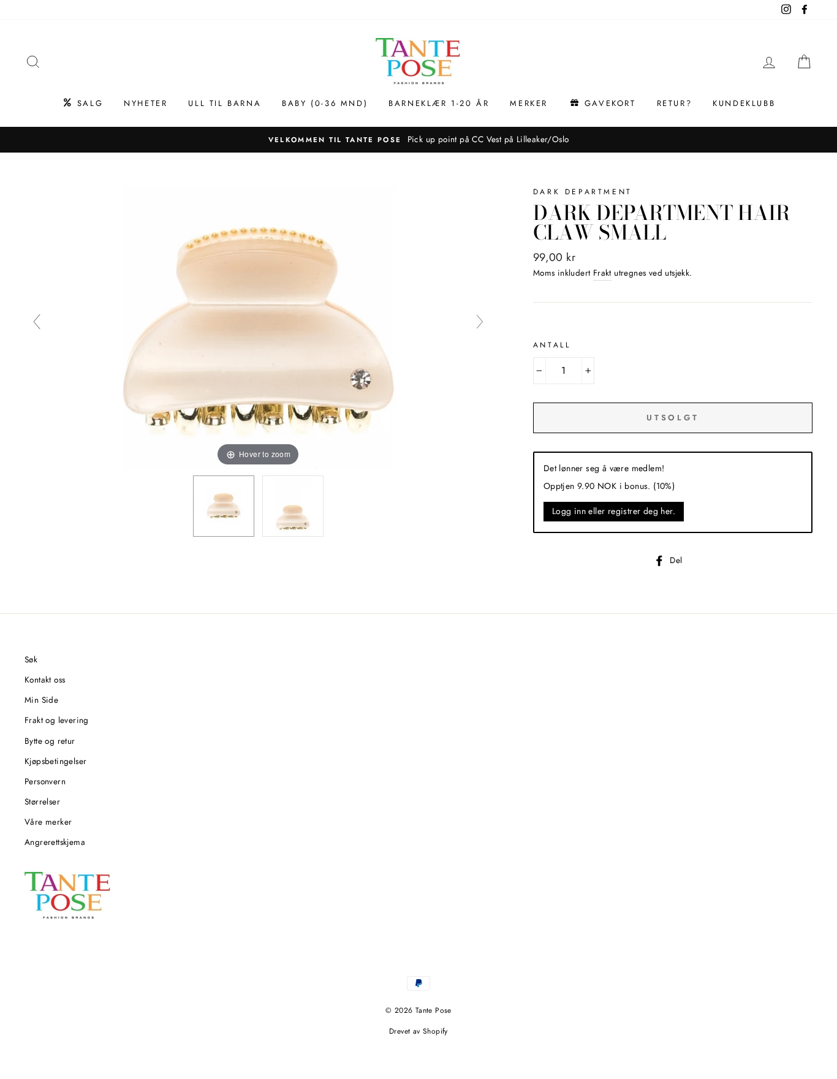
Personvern (45, 781)
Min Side (41, 700)
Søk (31, 659)
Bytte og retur (50, 741)
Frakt (602, 273)
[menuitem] (82, 104)
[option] (418, 139)
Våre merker (48, 822)
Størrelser (42, 801)
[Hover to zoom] (258, 326)
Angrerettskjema (55, 842)
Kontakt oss (45, 679)
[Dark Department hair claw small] (223, 506)
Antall (552, 344)
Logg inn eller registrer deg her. (613, 511)
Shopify (435, 1031)
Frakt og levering (57, 720)
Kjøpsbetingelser (55, 761)
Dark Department (582, 191)
